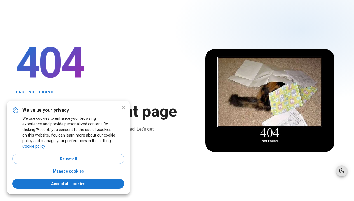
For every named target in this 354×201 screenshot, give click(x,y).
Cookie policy (33, 146)
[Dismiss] (123, 107)
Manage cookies (68, 171)
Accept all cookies (68, 183)
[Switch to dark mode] (341, 170)
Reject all (68, 159)
